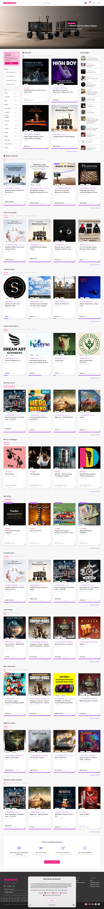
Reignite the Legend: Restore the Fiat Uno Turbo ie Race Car (64, 532)
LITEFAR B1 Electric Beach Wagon (64, 136)
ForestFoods (59, 360)
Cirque (82, 417)
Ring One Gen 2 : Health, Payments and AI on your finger (63, 249)
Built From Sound (35, 531)
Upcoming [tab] (11, 215)
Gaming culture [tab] (41, 159)
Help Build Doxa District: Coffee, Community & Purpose (88, 476)
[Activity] (89, 3)
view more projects (72, 151)
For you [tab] (6, 215)
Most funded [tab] (13, 556)
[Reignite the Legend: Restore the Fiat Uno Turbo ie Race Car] (64, 514)
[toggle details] (48, 101)
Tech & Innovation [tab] (30, 55)
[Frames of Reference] (64, 287)
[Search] (43, 3)
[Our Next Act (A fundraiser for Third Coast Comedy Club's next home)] (39, 287)
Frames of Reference (62, 304)
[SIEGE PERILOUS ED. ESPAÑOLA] (89, 514)
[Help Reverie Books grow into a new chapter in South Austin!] (39, 344)
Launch (11, 63)
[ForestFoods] (64, 344)
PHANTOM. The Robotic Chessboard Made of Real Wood (88, 192)
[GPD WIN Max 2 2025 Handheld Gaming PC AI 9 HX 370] (39, 174)
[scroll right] (76, 56)
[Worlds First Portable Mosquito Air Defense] (64, 174)
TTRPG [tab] (18, 386)
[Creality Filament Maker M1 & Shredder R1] (15, 174)
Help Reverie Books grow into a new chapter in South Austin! (39, 362)
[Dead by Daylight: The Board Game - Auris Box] (15, 401)
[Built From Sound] (39, 514)
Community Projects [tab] (31, 159)
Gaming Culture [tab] (49, 55)
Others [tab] (31, 386)
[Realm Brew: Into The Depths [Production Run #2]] (89, 571)
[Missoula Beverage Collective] (89, 344)
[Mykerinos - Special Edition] (64, 401)
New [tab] (13, 499)
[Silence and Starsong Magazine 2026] (15, 287)
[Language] (86, 3)
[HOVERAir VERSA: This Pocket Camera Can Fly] (15, 231)
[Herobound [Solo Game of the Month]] (39, 401)
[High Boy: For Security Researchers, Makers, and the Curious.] (64, 72)
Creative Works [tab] (40, 55)
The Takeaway (34, 474)
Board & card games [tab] (9, 386)
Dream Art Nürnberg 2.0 (13, 360)
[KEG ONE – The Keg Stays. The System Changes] (64, 457)
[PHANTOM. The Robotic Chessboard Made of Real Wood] (89, 174)
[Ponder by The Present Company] (15, 514)
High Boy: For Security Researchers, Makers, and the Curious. (63, 92)
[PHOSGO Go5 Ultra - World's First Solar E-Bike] (35, 72)
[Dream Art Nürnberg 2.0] (15, 344)
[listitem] (12, 93)
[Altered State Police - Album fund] (89, 287)
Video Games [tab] (24, 386)
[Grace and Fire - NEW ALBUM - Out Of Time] (15, 628)
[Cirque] (89, 401)
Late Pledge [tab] (27, 215)
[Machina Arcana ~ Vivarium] (64, 628)
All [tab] (23, 55)
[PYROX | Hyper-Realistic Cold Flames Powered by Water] (35, 118)
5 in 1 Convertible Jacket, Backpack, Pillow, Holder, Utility (88, 249)
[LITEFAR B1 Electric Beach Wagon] (64, 118)
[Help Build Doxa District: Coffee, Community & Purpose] (89, 457)
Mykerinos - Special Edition (64, 417)
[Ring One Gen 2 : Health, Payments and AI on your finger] (64, 231)
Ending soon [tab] (35, 215)
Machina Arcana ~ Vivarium (64, 644)
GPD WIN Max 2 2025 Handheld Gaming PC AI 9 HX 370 (39, 192)
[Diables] (89, 628)
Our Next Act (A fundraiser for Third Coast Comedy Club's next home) (39, 305)
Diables (82, 644)
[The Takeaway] (39, 457)
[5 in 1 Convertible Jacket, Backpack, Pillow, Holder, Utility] (89, 231)
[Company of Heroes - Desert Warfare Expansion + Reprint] (39, 628)
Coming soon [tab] (7, 499)
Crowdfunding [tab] (19, 215)
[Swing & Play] (15, 457)
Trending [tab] (6, 556)
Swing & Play (9, 474)
